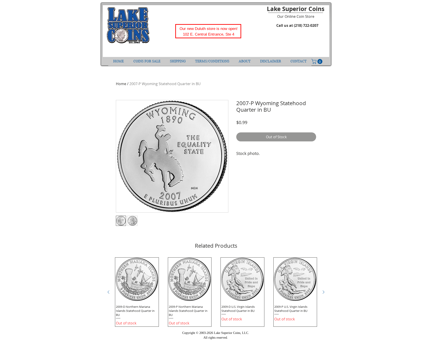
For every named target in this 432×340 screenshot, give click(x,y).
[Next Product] (323, 292)
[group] (216, 292)
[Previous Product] (108, 292)
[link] (317, 61)
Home (121, 83)
